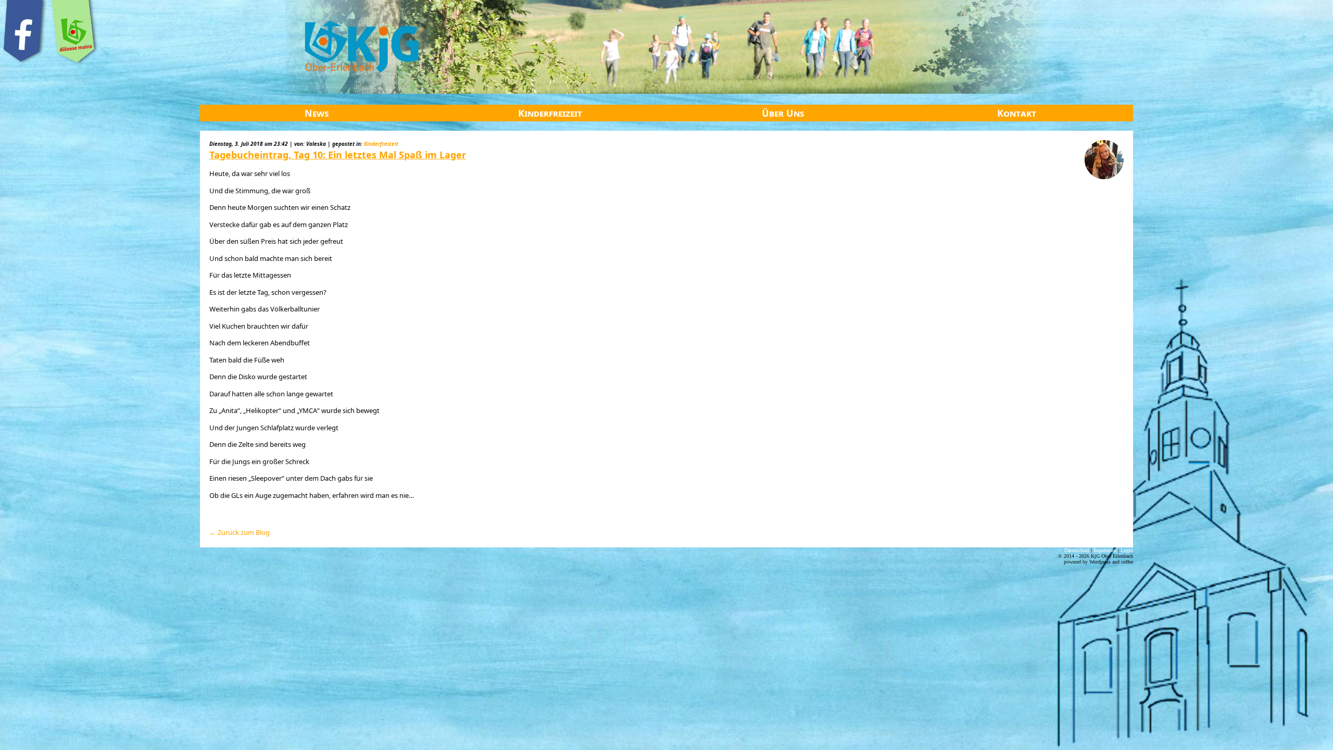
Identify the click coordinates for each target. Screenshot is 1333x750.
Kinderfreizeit (550, 113)
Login (1127, 550)
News (317, 113)
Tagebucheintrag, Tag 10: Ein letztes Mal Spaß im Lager (337, 154)
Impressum (1104, 550)
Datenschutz (1076, 550)
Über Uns (783, 113)
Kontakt (1016, 113)
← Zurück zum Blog (239, 532)
